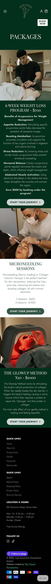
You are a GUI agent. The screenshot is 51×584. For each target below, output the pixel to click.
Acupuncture (12, 452)
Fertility (10, 456)
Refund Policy (13, 481)
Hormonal (11, 461)
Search (10, 477)
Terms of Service (14, 494)
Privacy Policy (13, 490)
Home (9, 443)
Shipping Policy (14, 486)
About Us (11, 448)
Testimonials (12, 465)
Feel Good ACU (22, 557)
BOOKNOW (42, 22)
